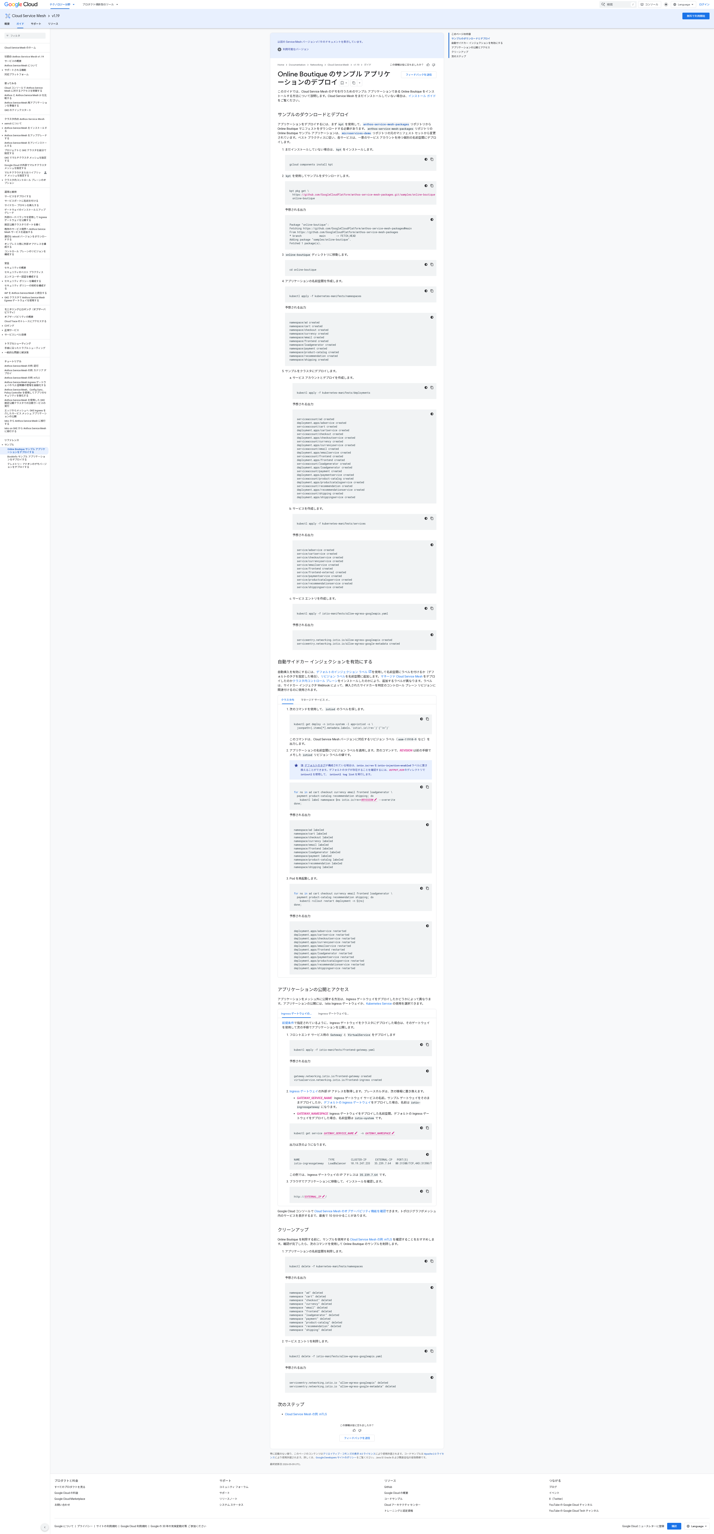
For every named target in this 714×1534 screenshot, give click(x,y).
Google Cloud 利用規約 (134, 1526)
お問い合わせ (62, 1504)
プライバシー (85, 1526)
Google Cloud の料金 (66, 1492)
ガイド (20, 23)
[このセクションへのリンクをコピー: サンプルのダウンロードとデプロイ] (352, 115)
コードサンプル (393, 1498)
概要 (7, 23)
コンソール (651, 4)
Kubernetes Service (379, 1003)
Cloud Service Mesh (29, 16)
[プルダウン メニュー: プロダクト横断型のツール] (118, 4)
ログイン (704, 4)
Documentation (297, 64)
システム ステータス (231, 1504)
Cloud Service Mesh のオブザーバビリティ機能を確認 (350, 1211)
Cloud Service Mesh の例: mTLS (371, 1239)
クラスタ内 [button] (287, 699)
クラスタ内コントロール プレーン (315, 681)
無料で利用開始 (696, 16)
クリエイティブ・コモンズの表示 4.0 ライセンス (349, 1453)
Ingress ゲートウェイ (304, 1091)
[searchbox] (25, 36)
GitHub (388, 1486)
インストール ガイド (422, 96)
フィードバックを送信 (419, 74)
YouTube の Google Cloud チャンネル (570, 1504)
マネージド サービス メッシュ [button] (318, 699)
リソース (53, 23)
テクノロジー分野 (60, 4)
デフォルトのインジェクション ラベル (342, 672)
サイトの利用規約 (106, 1526)
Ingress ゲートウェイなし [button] (333, 1013)
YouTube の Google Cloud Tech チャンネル (574, 1510)
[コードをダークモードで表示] (426, 159)
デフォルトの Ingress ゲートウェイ (347, 1102)
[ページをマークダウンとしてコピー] (353, 83)
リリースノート (228, 1498)
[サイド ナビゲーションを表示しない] (45, 1527)
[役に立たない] (433, 65)
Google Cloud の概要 (396, 1492)
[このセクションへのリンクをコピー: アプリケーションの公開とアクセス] (352, 990)
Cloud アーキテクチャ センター (402, 1504)
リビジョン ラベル (333, 676)
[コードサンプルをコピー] (432, 159)
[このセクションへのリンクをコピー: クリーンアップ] (312, 1230)
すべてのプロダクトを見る (69, 1486)
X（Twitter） (557, 1498)
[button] (24, 70)
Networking (316, 64)
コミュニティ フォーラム (233, 1486)
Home (281, 64)
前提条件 (288, 1023)
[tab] (288, 699)
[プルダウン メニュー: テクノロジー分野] (74, 4)
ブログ (553, 1486)
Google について (64, 1526)
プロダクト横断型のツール (98, 4)
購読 (674, 1526)
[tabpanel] (357, 841)
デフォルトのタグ (315, 765)
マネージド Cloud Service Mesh (401, 676)
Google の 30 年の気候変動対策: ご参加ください (178, 1526)
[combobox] (618, 4)
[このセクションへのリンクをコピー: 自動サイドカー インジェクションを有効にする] (376, 662)
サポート (36, 23)
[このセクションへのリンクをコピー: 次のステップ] (308, 1405)
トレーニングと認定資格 (398, 1510)
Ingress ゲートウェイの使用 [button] (298, 1013)
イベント (554, 1492)
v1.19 (56, 16)
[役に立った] (428, 65)
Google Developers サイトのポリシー (336, 1457)
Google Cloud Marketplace (69, 1498)
